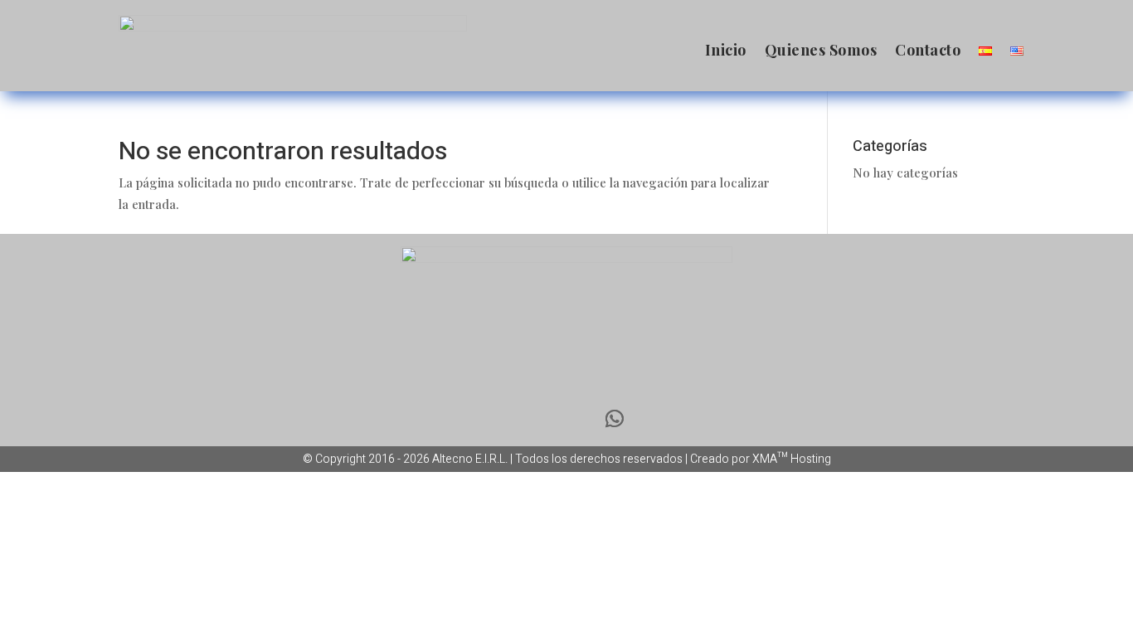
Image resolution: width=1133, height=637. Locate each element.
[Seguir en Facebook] (518, 419)
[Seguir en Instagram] (566, 419)
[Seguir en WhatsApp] (614, 419)
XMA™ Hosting (791, 459)
